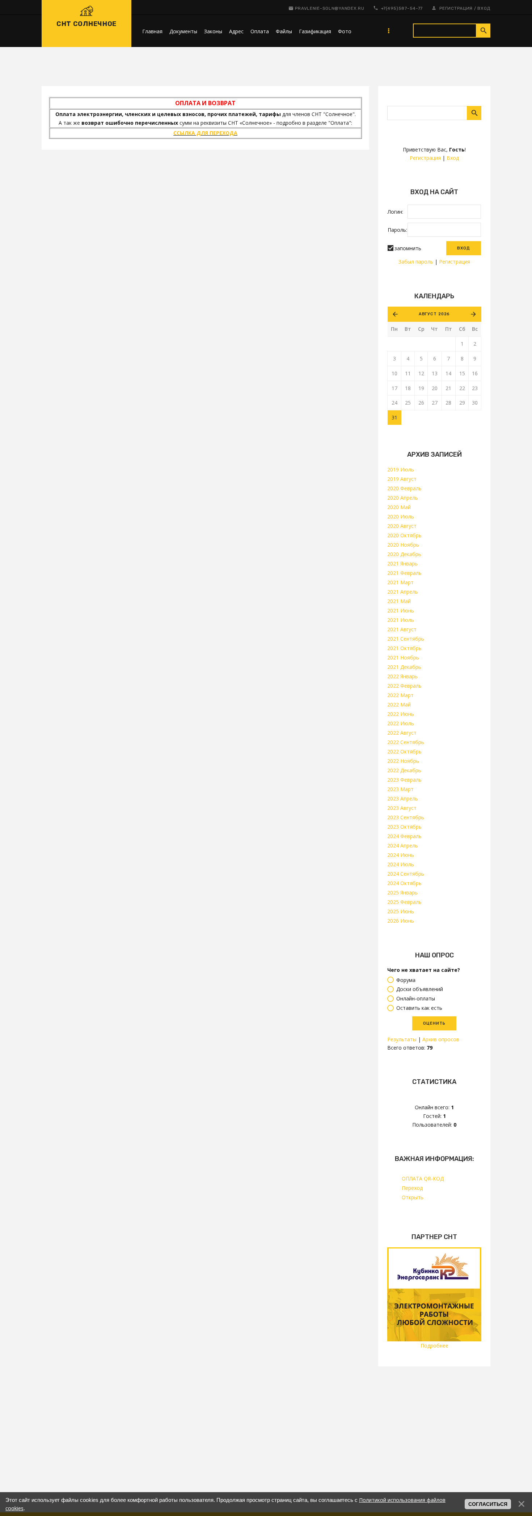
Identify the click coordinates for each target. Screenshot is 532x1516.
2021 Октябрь (404, 648)
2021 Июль (400, 619)
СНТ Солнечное (86, 24)
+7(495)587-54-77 (402, 8)
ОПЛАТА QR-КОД (423, 1178)
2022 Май (399, 704)
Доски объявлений (419, 989)
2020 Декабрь (404, 554)
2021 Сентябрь (405, 638)
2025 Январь (402, 892)
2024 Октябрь (404, 883)
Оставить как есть (419, 1007)
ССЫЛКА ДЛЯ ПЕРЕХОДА (205, 132)
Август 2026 (434, 314)
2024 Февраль (404, 836)
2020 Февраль (404, 488)
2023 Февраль (404, 779)
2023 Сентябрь (405, 817)
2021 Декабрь (404, 666)
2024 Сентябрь (405, 873)
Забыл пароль (415, 261)
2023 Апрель (402, 798)
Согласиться (487, 1504)
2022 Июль (400, 723)
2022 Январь (402, 676)
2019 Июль (400, 469)
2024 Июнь (400, 854)
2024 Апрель (402, 845)
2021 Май (399, 601)
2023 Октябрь (404, 826)
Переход (412, 1187)
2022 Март (400, 695)
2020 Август (402, 525)
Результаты (402, 1039)
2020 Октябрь (404, 535)
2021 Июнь (400, 610)
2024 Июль (400, 864)
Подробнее (434, 1345)
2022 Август (402, 732)
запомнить (407, 248)
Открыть (412, 1197)
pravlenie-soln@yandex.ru (329, 8)
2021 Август (402, 629)
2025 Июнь (400, 911)
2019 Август (402, 478)
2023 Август (402, 807)
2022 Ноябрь (403, 760)
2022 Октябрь (404, 751)
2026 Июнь (400, 920)
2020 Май (399, 507)
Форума (405, 980)
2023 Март (400, 789)
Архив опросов (440, 1039)
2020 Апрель (402, 497)
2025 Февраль (404, 901)
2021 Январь (402, 563)
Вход (483, 8)
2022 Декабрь (404, 770)
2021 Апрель (402, 591)
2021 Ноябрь (403, 657)
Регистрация (456, 8)
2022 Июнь (400, 713)
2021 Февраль (404, 572)
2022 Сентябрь (405, 742)
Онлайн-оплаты (415, 998)
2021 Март (400, 582)
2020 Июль (400, 516)
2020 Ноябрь (403, 544)
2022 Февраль (404, 685)
